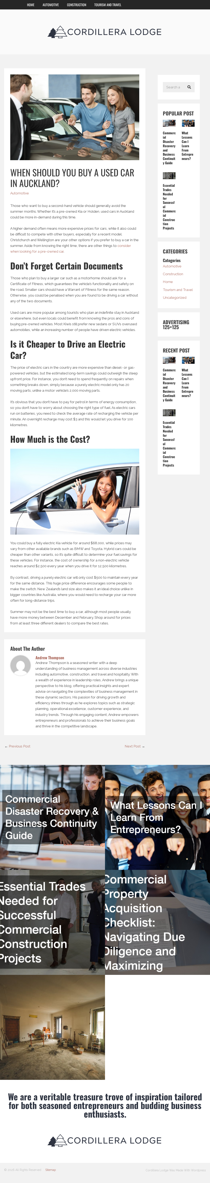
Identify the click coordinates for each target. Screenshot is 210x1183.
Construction (76, 4)
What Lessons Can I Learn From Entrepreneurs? (187, 145)
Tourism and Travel (107, 4)
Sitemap (50, 1170)
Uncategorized (174, 297)
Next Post (135, 746)
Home (30, 4)
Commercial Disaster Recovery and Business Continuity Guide (169, 147)
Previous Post (17, 746)
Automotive (51, 4)
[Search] (189, 87)
